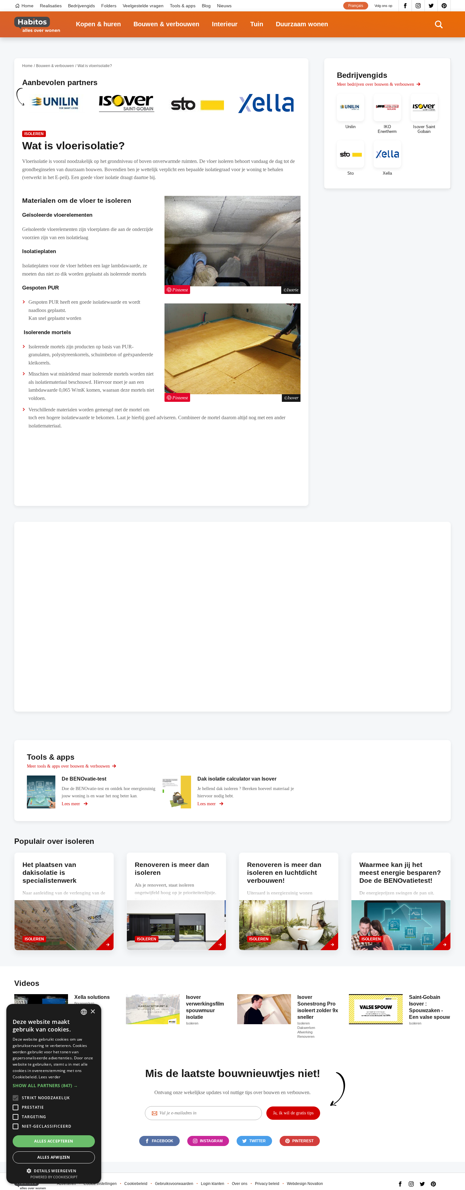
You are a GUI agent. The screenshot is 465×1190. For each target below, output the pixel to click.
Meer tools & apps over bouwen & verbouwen (68, 766)
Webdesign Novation (305, 1183)
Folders (108, 5)
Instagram (418, 5)
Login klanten (212, 1183)
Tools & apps (182, 5)
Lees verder (49, 1077)
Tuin (256, 24)
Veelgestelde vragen (143, 5)
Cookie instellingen (100, 1183)
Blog (206, 5)
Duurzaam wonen (302, 24)
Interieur (225, 24)
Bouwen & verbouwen (166, 24)
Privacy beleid (267, 1183)
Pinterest (444, 5)
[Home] (37, 24)
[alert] (53, 1094)
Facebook (405, 5)
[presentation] (176, 901)
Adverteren (66, 1183)
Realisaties (51, 5)
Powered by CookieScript (54, 1176)
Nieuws (224, 5)
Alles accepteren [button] (53, 1141)
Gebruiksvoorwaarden (174, 1183)
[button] (54, 1085)
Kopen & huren (98, 24)
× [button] (92, 1011)
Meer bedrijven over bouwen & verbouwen (375, 84)
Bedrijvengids (81, 5)
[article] (57, 107)
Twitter (431, 5)
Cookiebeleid (135, 1183)
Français (355, 5)
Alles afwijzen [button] (53, 1157)
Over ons (239, 1183)
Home (28, 5)
